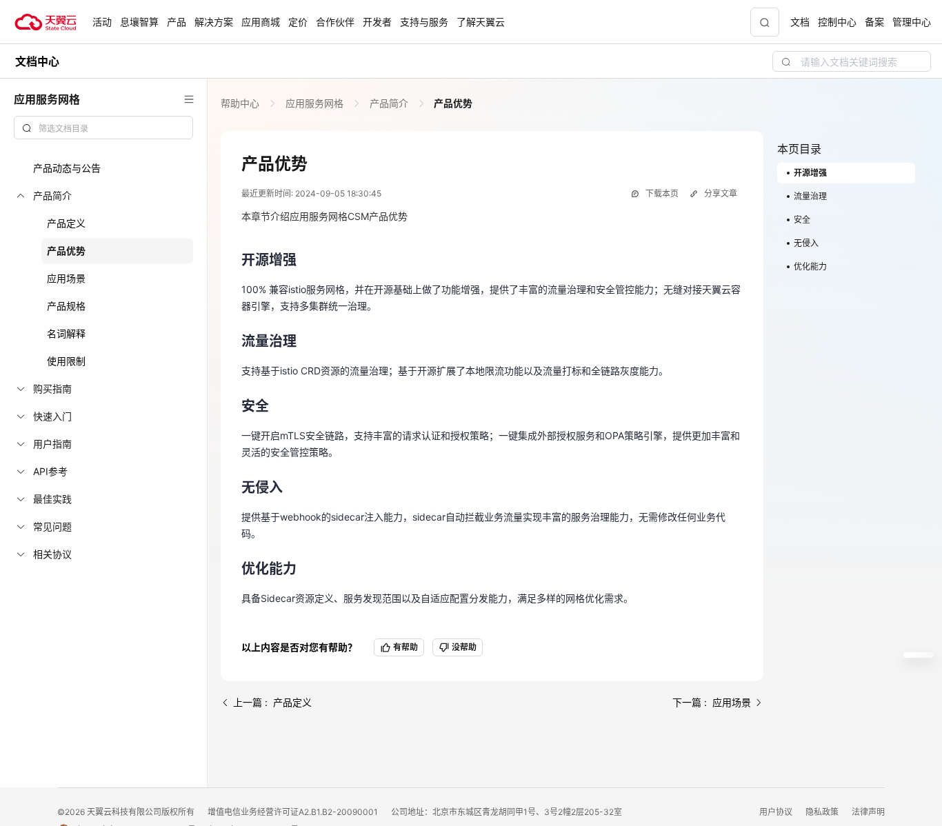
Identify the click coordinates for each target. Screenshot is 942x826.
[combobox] (103, 127)
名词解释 (66, 333)
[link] (241, 103)
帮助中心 (241, 103)
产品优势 (66, 250)
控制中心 (837, 22)
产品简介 (389, 103)
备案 (874, 22)
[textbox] (112, 129)
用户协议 (776, 812)
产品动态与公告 (67, 168)
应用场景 (66, 278)
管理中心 (911, 22)
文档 (800, 22)
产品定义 (66, 223)
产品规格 (66, 306)
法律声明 (868, 812)
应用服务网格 (314, 103)
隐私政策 (823, 812)
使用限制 (66, 361)
